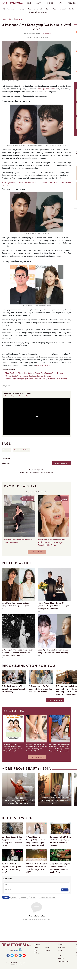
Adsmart (60, 950)
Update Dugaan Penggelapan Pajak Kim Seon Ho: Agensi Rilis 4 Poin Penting (36, 379)
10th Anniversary (9, 9)
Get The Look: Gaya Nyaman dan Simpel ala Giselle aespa (28, 376)
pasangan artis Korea (46, 89)
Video (55, 9)
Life (10, 19)
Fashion (47, 947)
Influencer (21, 9)
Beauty (36, 947)
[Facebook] (8, 955)
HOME (28, 3)
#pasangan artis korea (21, 450)
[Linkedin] (20, 955)
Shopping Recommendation (38, 12)
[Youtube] (24, 955)
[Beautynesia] (12, 3)
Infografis (63, 9)
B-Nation (37, 953)
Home (4, 19)
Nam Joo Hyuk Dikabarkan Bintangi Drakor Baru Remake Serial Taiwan (34, 373)
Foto (47, 9)
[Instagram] (16, 955)
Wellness (47, 950)
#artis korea (7, 450)
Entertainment (18, 19)
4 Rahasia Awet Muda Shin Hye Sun (16, 396)
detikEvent (60, 959)
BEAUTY (39, 3)
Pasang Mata (61, 947)
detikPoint (60, 956)
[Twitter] (12, 955)
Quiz (29, 9)
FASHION (50, 3)
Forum (59, 953)
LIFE (60, 3)
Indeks (71, 9)
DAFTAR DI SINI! (43, 365)
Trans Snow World (63, 961)
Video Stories (38, 9)
